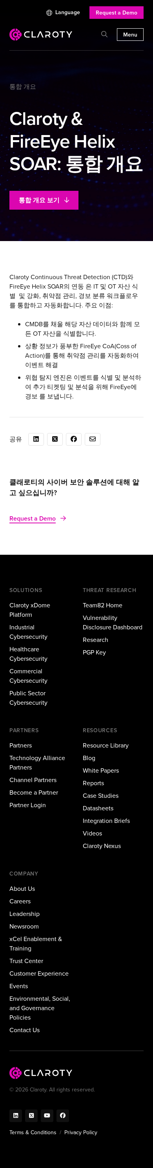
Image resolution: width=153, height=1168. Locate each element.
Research (95, 639)
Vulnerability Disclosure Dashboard (112, 622)
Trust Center (26, 960)
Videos (92, 833)
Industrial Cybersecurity (28, 632)
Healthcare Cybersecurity (28, 654)
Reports (93, 783)
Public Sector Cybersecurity (28, 698)
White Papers (101, 770)
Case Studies (100, 795)
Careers (20, 901)
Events (18, 986)
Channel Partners (32, 779)
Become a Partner (33, 792)
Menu (130, 35)
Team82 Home (102, 605)
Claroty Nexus (102, 845)
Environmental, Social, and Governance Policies (39, 1008)
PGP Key (94, 652)
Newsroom (24, 926)
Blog (89, 757)
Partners (20, 745)
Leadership (24, 913)
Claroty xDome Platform (29, 610)
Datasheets (98, 808)
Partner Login (27, 805)
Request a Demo (116, 13)
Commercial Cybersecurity (28, 676)
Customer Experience (39, 973)
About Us (22, 888)
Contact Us (24, 1030)
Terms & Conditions (32, 1132)
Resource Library (106, 745)
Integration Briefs (106, 820)
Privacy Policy (80, 1132)
